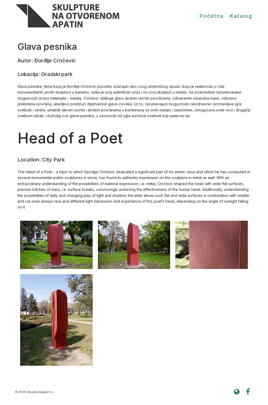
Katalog (241, 16)
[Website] (236, 392)
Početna (211, 16)
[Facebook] (248, 392)
